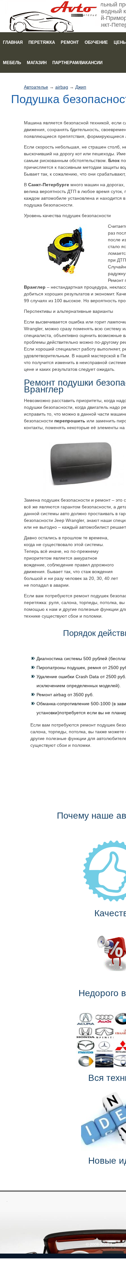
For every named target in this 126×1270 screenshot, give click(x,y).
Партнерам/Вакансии (77, 62)
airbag (61, 87)
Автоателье (36, 87)
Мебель (12, 62)
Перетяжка (41, 42)
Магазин (37, 62)
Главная (13, 42)
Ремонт (70, 42)
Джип (80, 87)
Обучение (96, 42)
